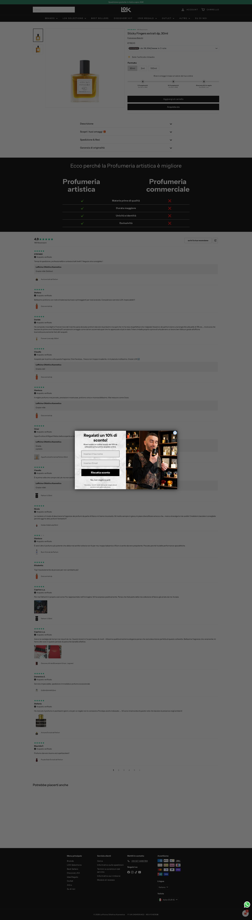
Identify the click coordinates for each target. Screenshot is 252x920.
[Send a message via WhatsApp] (247, 904)
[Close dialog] (175, 432)
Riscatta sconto (100, 472)
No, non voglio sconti (100, 480)
